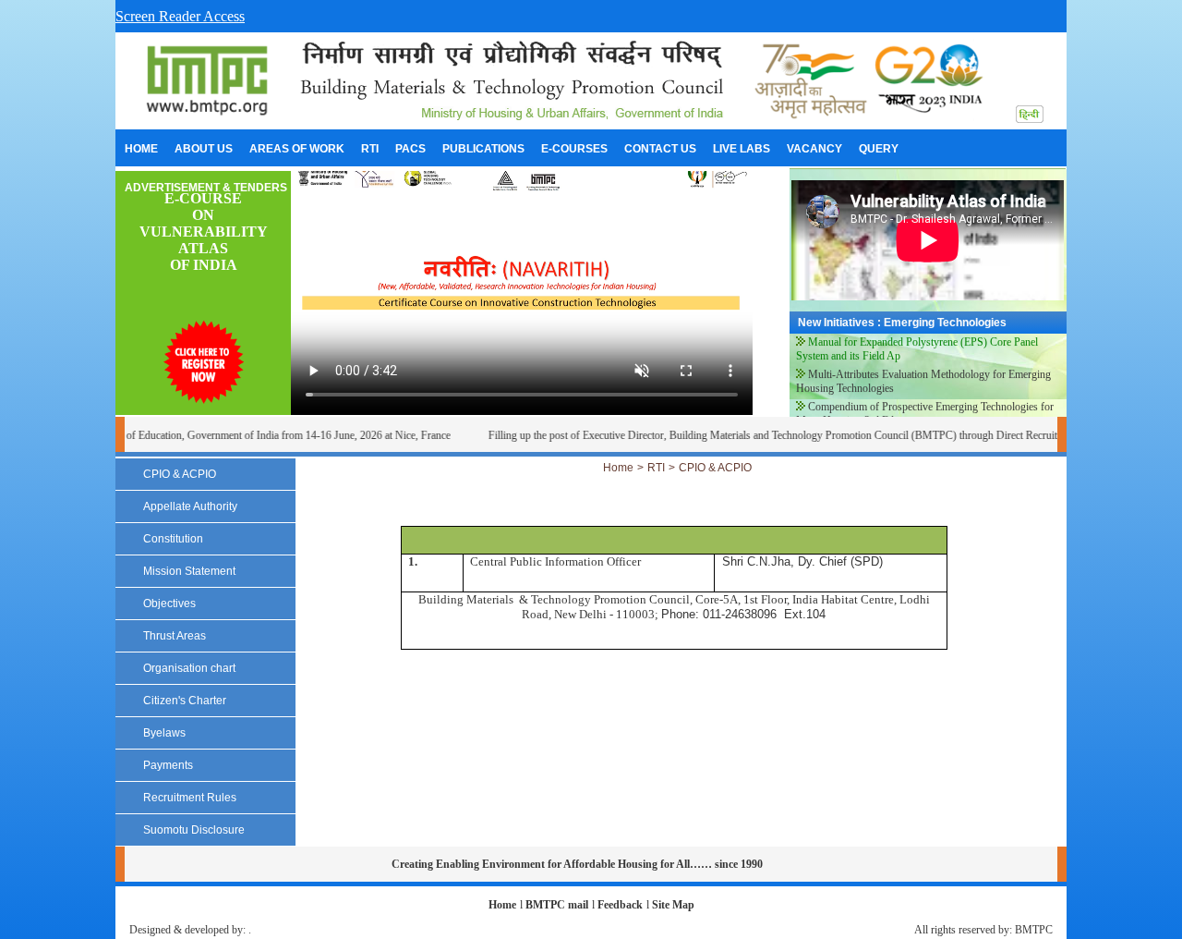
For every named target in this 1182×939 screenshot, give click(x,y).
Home (618, 467)
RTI (656, 467)
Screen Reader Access (180, 16)
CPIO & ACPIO (715, 467)
